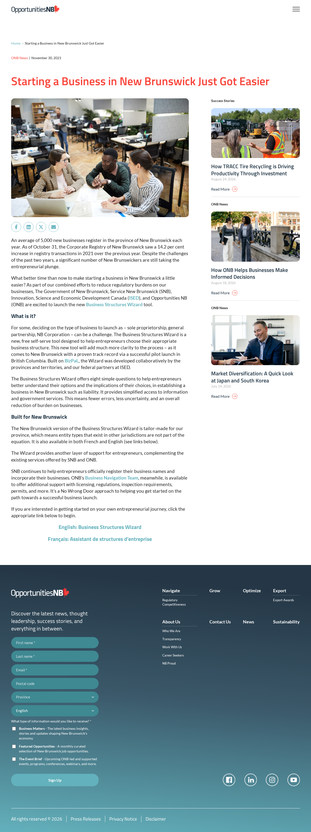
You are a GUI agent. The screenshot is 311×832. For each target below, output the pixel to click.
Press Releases (86, 819)
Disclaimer (156, 819)
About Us (171, 621)
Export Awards (283, 600)
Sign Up (54, 780)
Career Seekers (173, 655)
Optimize (252, 590)
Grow (214, 590)
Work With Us (172, 647)
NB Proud (169, 663)
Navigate (171, 590)
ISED (134, 298)
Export (279, 590)
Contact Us (220, 621)
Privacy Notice (123, 819)
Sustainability (286, 621)
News (248, 621)
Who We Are (171, 631)
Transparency (171, 639)
